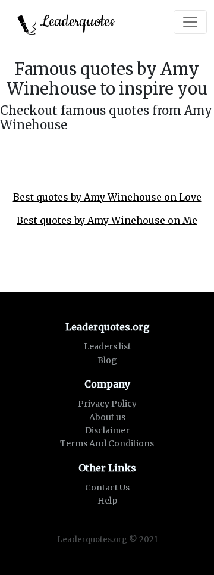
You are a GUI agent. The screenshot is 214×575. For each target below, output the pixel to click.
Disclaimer (107, 430)
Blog (107, 360)
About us (107, 417)
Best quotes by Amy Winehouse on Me (107, 220)
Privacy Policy (107, 403)
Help (107, 500)
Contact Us (107, 487)
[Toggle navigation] (190, 22)
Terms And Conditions (107, 443)
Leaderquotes (75, 21)
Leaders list (107, 346)
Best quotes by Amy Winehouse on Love (107, 197)
